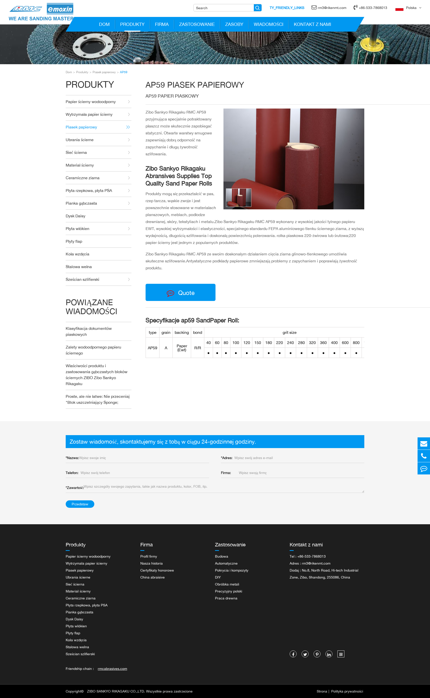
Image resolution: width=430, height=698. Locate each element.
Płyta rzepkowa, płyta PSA (89, 190)
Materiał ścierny (80, 165)
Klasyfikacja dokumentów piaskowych (89, 331)
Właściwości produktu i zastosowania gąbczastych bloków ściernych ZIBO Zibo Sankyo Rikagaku (96, 374)
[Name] (258, 7)
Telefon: (72, 472)
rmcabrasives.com (112, 668)
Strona (322, 691)
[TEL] (424, 456)
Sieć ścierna (76, 152)
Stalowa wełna (79, 266)
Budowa (221, 556)
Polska (411, 7)
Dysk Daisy (75, 215)
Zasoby (234, 24)
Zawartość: (75, 487)
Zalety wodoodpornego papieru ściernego (93, 350)
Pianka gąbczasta (81, 203)
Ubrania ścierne (80, 139)
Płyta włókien (77, 228)
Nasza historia (151, 563)
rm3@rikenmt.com (332, 7)
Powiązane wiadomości (91, 307)
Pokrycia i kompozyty (231, 570)
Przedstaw (80, 504)
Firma (162, 24)
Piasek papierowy (104, 72)
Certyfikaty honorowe (157, 570)
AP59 (123, 72)
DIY (218, 577)
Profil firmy (148, 556)
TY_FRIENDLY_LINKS (287, 7)
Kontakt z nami (312, 24)
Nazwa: (72, 458)
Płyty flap (74, 241)
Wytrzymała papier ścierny (89, 114)
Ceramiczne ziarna (83, 177)
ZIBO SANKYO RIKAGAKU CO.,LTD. (116, 691)
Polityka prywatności (347, 691)
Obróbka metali (227, 584)
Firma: (226, 472)
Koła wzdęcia (77, 253)
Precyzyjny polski (228, 591)
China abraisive (152, 577)
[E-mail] (424, 443)
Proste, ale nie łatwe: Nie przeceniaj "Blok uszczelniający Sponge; (98, 399)
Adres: (226, 458)
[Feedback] (424, 468)
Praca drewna (226, 598)
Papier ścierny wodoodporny (91, 101)
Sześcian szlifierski (82, 279)
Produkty (132, 24)
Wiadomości (268, 24)
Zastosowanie (197, 24)
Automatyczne (226, 563)
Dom (104, 24)
